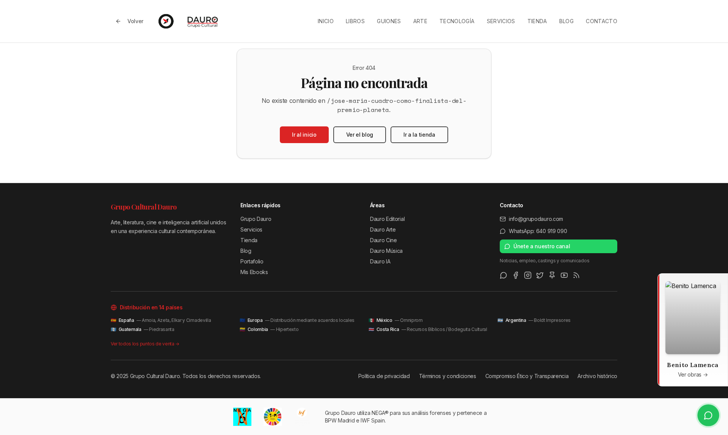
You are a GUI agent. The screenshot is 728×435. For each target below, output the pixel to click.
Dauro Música (386, 250)
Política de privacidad (384, 376)
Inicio (326, 21)
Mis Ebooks (254, 272)
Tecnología (457, 21)
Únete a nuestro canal (541, 246)
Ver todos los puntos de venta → (145, 344)
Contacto (601, 21)
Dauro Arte (383, 229)
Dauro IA (380, 261)
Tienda (537, 21)
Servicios (501, 21)
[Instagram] (528, 275)
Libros (355, 21)
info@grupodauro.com (536, 219)
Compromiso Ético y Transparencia (527, 376)
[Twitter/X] (540, 275)
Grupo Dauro (255, 219)
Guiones (389, 21)
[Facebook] (515, 275)
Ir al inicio (304, 134)
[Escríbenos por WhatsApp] (708, 415)
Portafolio (252, 261)
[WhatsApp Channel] (503, 275)
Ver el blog (359, 134)
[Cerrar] (665, 281)
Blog (566, 21)
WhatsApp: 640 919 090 (538, 231)
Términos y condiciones (447, 376)
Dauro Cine (383, 240)
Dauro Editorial (387, 219)
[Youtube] (564, 275)
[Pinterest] (552, 275)
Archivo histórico (597, 376)
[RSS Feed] (576, 275)
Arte (420, 21)
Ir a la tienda (419, 134)
